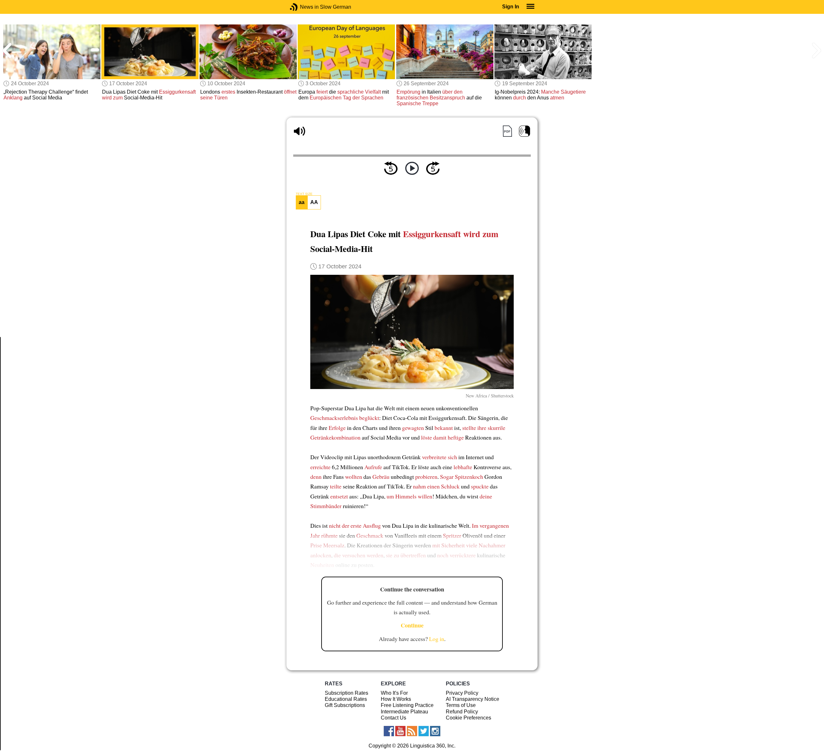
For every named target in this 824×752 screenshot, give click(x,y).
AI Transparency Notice (472, 699)
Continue (412, 625)
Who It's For (394, 693)
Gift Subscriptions (345, 705)
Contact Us (393, 717)
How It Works (396, 699)
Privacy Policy (462, 693)
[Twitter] (423, 731)
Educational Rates (346, 699)
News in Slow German (303, 7)
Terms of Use (461, 705)
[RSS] (412, 731)
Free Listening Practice (407, 705)
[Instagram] (435, 731)
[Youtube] (400, 731)
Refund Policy (462, 711)
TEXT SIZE (304, 194)
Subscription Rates (346, 693)
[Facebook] (389, 731)
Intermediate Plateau (404, 711)
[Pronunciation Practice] (524, 131)
